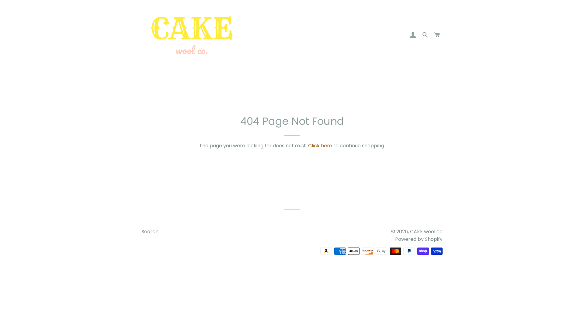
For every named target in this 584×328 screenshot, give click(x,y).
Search (149, 231)
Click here (320, 145)
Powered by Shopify (419, 239)
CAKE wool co (426, 231)
